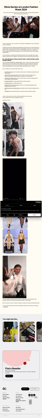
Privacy (32, 396)
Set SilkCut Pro (7, 91)
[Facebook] (32, 395)
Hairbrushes (6, 394)
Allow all (34, 214)
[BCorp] (30, 402)
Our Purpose (19, 394)
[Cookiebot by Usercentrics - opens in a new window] (36, 202)
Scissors (5, 396)
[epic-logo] (38, 416)
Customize (20, 214)
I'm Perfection (6, 410)
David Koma (12, 62)
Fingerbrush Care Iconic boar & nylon (12, 85)
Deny (8, 214)
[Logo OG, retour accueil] (6, 2)
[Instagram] (29, 395)
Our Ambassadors (20, 409)
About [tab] (35, 205)
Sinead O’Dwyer (19, 62)
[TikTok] (34, 395)
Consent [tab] (7, 205)
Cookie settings (35, 397)
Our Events (18, 410)
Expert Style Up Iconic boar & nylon (11, 75)
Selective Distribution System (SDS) (21, 400)
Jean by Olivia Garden (6, 398)
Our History (19, 396)
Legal (29, 396)
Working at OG (19, 397)
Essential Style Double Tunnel (10, 78)
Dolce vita (5, 409)
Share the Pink (6, 407)
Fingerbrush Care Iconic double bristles (12, 88)
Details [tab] (21, 205)
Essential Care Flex (8, 83)
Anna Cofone (23, 48)
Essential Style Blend (9, 81)
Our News (18, 407)
